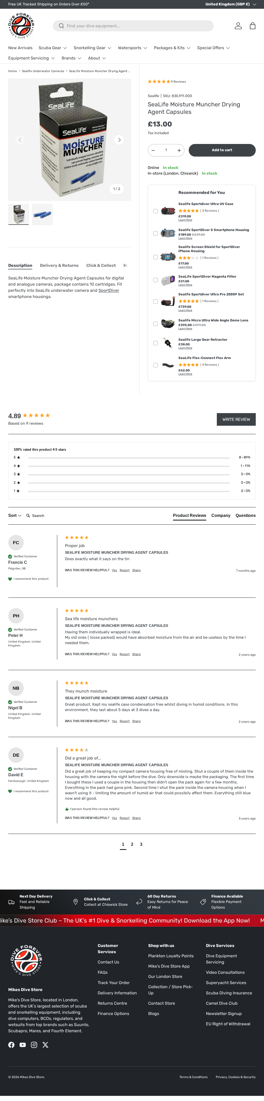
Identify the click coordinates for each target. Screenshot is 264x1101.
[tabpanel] (69, 287)
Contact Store (161, 1003)
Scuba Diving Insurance (229, 993)
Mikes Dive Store (32, 1077)
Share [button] (136, 570)
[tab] (20, 265)
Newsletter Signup (224, 1013)
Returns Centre (112, 1003)
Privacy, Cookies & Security (236, 1077)
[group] (35, 416)
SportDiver (108, 290)
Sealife (153, 96)
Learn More (185, 219)
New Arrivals (20, 47)
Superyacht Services (226, 982)
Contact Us (108, 962)
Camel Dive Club (222, 1003)
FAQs (103, 972)
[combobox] (133, 25)
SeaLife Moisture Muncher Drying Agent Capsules (100, 71)
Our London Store (165, 976)
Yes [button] (114, 570)
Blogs (153, 1013)
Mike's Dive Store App (169, 966)
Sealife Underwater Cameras (43, 71)
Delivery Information (117, 993)
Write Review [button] (236, 419)
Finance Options (113, 1013)
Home (12, 71)
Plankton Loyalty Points (171, 955)
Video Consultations (225, 972)
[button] (123, 845)
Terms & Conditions (193, 1077)
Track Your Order (114, 982)
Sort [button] (13, 515)
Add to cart (222, 150)
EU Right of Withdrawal (228, 1023)
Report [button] (125, 570)
